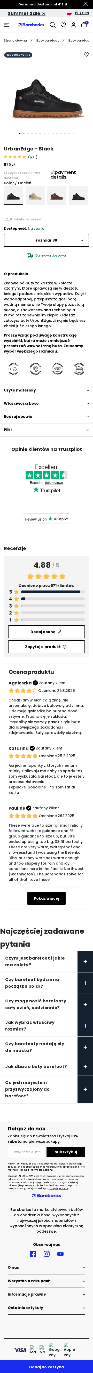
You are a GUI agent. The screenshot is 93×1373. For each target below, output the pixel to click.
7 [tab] (44, 133)
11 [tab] (61, 133)
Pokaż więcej (46, 898)
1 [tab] (19, 133)
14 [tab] (73, 133)
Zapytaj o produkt (43, 646)
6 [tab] (40, 133)
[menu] (7, 25)
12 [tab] (65, 133)
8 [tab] (48, 133)
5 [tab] (36, 133)
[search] (52, 25)
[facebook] (33, 1254)
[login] (73, 25)
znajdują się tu (59, 1188)
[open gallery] (46, 94)
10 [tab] (57, 133)
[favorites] (63, 25)
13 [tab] (69, 133)
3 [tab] (28, 133)
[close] (85, 4)
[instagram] (47, 1254)
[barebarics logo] (31, 25)
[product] (13, 195)
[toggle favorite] (86, 54)
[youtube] (60, 1254)
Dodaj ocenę (43, 631)
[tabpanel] (46, 94)
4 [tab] (32, 133)
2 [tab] (24, 133)
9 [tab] (52, 133)
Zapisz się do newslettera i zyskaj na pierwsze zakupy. (43, 1138)
